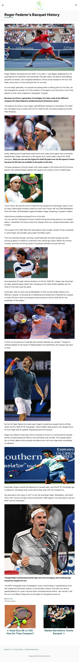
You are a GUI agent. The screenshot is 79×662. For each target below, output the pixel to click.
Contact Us (8, 649)
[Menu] (3, 5)
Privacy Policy (18, 649)
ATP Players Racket (10, 601)
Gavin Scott (10, 17)
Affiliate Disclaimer (31, 649)
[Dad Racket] (39, 5)
